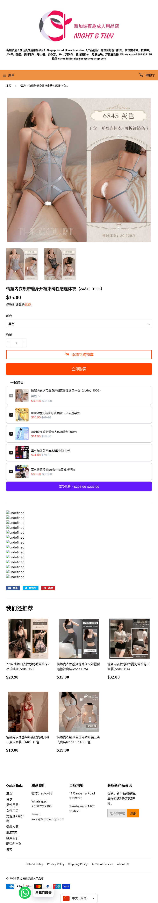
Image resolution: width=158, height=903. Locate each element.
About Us (123, 864)
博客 (9, 849)
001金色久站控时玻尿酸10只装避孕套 (55, 413)
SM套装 (11, 832)
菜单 (11, 75)
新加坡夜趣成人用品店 (30, 878)
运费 (28, 305)
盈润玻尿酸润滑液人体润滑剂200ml (54, 432)
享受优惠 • (79, 487)
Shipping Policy (78, 864)
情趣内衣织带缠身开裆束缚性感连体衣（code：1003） (66, 390)
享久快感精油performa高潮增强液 (53, 469)
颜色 (9, 315)
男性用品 (12, 805)
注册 (133, 813)
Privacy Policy (55, 864)
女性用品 (12, 811)
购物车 (150, 75)
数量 (9, 334)
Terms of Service (102, 864)
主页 (9, 85)
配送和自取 (14, 844)
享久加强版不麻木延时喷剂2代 (50, 450)
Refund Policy (34, 864)
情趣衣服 (12, 827)
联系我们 (12, 838)
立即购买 (79, 369)
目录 (9, 799)
